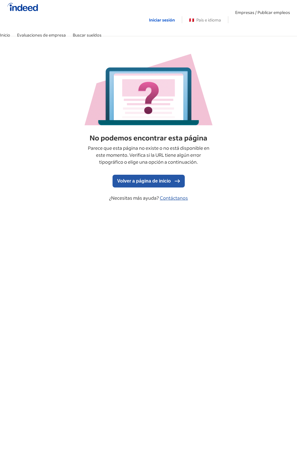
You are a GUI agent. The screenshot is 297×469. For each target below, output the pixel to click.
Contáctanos (174, 198)
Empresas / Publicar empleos (262, 12)
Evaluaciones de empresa (41, 35)
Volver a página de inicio (144, 180)
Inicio (5, 35)
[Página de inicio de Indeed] (23, 8)
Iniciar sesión (162, 20)
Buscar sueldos (87, 35)
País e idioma (205, 20)
